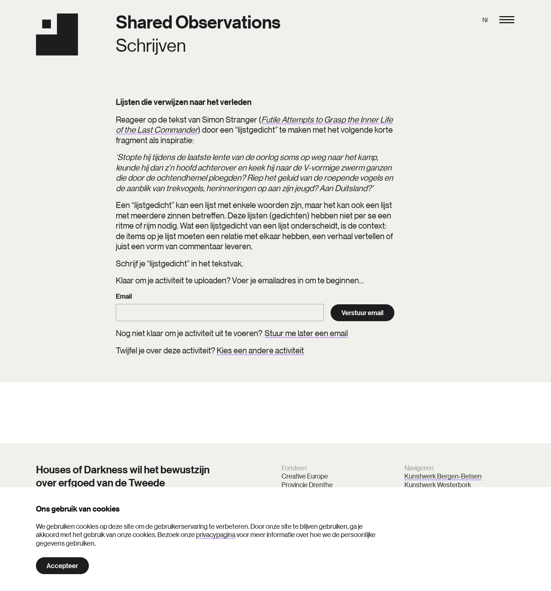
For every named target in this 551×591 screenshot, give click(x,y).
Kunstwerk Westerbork (437, 484)
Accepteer (62, 565)
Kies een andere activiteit (260, 350)
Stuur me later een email (306, 333)
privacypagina (215, 534)
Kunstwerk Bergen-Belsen (443, 476)
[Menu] (506, 19)
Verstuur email (362, 312)
